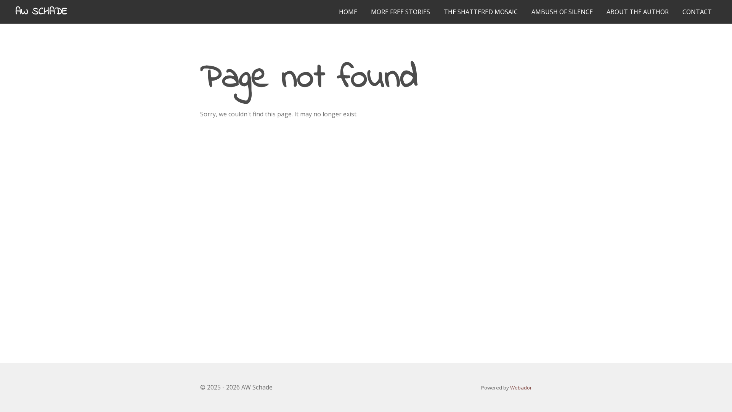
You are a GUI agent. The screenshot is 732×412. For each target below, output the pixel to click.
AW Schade (41, 12)
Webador (521, 387)
